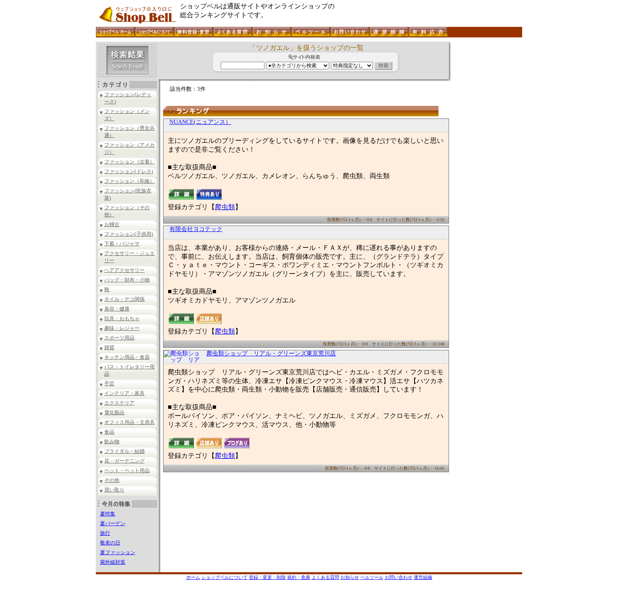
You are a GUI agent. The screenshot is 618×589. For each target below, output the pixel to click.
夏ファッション (117, 552)
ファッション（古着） (129, 162)
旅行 (105, 533)
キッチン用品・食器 (127, 357)
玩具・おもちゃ (122, 318)
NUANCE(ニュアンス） (200, 122)
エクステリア (119, 403)
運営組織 (423, 577)
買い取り (114, 490)
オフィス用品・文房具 (129, 422)
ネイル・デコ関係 (124, 299)
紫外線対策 (112, 562)
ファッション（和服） (129, 181)
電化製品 (114, 412)
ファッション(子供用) (128, 234)
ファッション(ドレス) (128, 171)
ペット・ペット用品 (127, 470)
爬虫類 (225, 206)
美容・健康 (116, 309)
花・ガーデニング (124, 461)
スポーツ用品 (119, 338)
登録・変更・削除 (267, 577)
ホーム (193, 577)
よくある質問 (325, 577)
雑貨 (109, 347)
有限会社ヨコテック (195, 229)
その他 (111, 480)
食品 (109, 432)
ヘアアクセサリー (124, 270)
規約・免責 (298, 577)
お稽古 (111, 224)
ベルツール (371, 577)
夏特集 (107, 514)
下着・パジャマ (122, 244)
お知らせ (350, 577)
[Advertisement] (485, 168)
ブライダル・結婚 (124, 451)
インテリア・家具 (124, 393)
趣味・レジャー (122, 328)
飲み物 (111, 441)
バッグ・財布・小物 (127, 280)
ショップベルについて (224, 577)
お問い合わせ (398, 577)
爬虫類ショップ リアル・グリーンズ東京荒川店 (271, 353)
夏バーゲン (112, 523)
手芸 (109, 384)
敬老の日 (110, 543)
